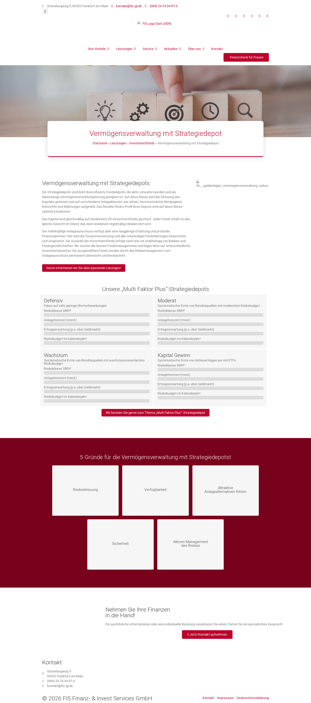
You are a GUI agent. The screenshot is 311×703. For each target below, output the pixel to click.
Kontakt (217, 49)
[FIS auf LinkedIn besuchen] (250, 16)
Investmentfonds (142, 143)
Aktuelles (171, 49)
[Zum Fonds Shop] (266, 16)
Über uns (194, 49)
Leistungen (124, 49)
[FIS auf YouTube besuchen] (227, 16)
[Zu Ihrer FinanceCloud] (258, 16)
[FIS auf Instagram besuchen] (242, 16)
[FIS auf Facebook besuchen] (235, 16)
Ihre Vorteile (97, 49)
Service (148, 49)
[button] (45, 11)
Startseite (100, 143)
